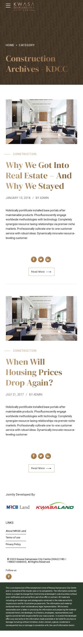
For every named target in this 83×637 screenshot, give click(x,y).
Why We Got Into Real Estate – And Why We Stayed (39, 175)
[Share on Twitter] (41, 259)
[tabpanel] (41, 121)
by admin (42, 197)
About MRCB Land (16, 530)
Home (10, 45)
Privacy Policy (13, 544)
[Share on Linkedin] (48, 259)
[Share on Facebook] (34, 259)
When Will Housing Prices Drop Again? (34, 372)
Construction (24, 154)
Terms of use (13, 537)
